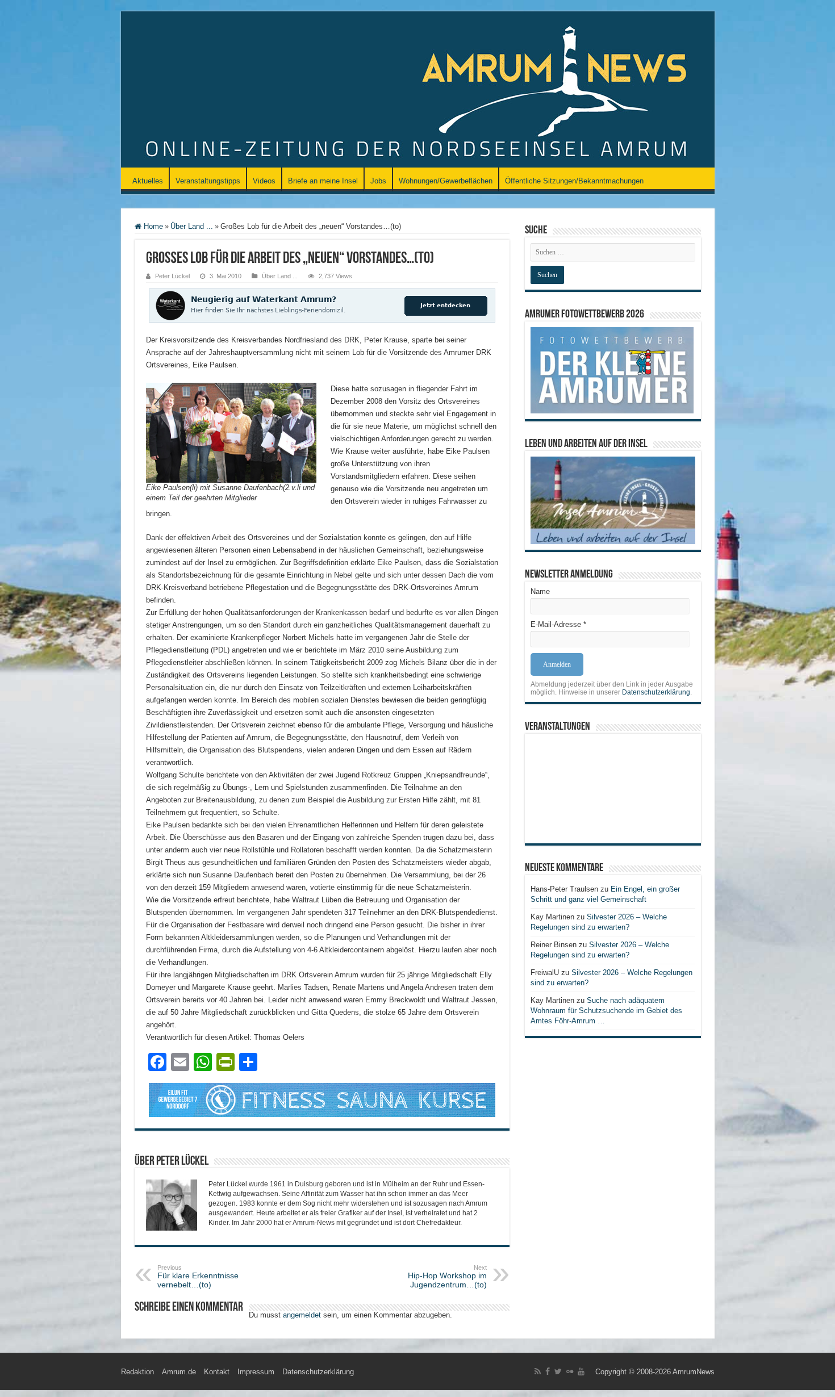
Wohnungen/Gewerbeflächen (445, 181)
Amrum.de (179, 1371)
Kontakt (216, 1371)
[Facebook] (547, 1371)
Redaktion (137, 1371)
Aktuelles (147, 181)
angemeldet (302, 1315)
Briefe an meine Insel (323, 181)
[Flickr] (569, 1371)
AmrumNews (694, 1371)
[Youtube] (581, 1371)
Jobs (378, 181)
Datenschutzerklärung (656, 692)
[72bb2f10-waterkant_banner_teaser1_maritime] (322, 304)
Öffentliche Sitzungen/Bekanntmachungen (574, 181)
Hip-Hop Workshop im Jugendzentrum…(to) (447, 1276)
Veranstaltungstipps (208, 181)
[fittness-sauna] (322, 1099)
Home (152, 226)
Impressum (255, 1371)
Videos (264, 181)
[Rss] (537, 1371)
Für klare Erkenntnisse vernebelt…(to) (198, 1276)
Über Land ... (191, 226)
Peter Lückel (172, 276)
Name (540, 591)
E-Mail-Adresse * (558, 624)
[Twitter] (558, 1371)
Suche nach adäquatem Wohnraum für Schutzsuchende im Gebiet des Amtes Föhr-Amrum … (606, 1010)
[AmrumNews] (418, 90)
